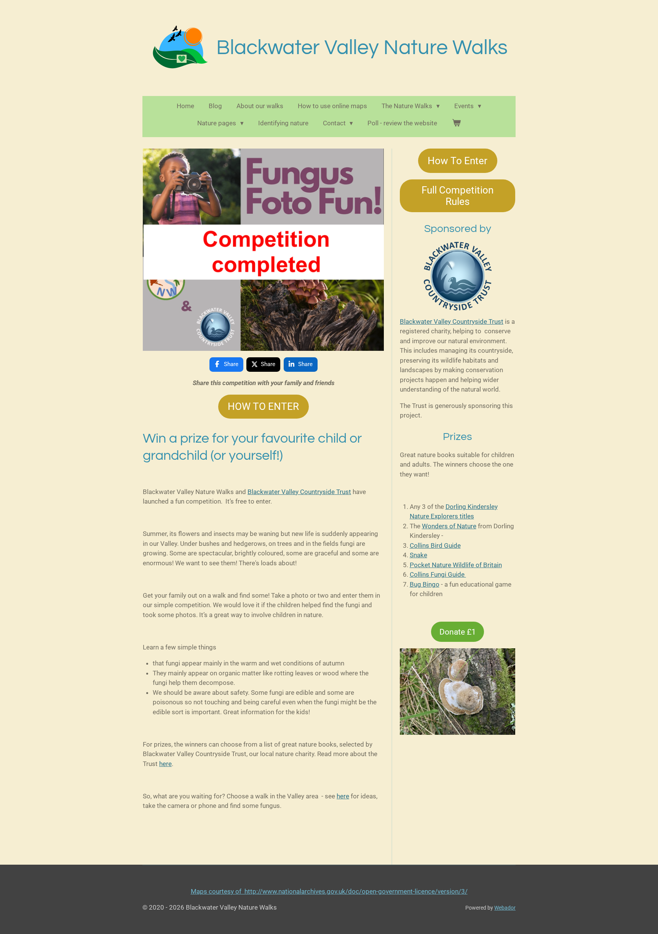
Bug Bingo (424, 584)
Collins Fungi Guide (438, 574)
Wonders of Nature (449, 526)
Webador (505, 908)
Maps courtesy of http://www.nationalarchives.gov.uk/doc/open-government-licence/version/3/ (329, 891)
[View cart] (456, 123)
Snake (418, 555)
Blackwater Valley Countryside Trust (299, 492)
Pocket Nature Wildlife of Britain (456, 565)
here (165, 764)
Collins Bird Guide (435, 545)
